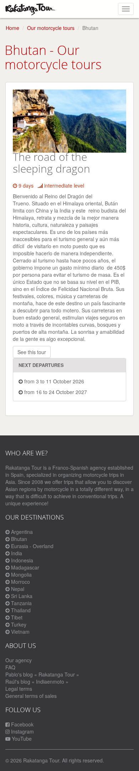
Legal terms (18, 688)
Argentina (22, 531)
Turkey (18, 624)
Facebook (22, 724)
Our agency (18, 660)
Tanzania (21, 603)
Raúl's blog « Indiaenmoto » (36, 681)
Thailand (21, 610)
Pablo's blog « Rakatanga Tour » (42, 674)
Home (12, 27)
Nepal (17, 588)
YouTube (21, 738)
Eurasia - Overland (32, 546)
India (16, 553)
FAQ (10, 667)
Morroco (20, 581)
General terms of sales (31, 695)
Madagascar (25, 567)
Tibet (16, 617)
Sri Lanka (21, 595)
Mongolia (21, 574)
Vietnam (20, 631)
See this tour (31, 352)
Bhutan (19, 538)
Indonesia (22, 560)
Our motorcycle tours (50, 27)
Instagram (22, 731)
